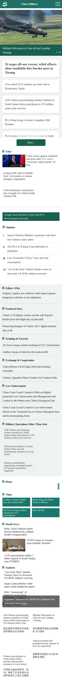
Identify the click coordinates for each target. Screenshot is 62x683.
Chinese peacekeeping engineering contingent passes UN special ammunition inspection (18, 467)
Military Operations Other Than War (26, 424)
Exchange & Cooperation (19, 360)
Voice (8, 151)
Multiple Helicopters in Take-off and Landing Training (43, 633)
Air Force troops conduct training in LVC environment (15, 513)
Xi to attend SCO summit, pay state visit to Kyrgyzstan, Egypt (27, 86)
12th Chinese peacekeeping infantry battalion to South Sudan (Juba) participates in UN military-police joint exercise (30, 104)
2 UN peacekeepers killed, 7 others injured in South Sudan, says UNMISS (20, 574)
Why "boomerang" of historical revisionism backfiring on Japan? (15, 610)
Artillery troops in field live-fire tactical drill (14, 501)
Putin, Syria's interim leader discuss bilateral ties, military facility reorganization (19, 547)
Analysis (10, 583)
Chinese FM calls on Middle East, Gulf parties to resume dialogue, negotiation (41, 176)
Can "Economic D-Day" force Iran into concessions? (27, 260)
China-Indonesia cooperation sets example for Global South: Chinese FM (19, 193)
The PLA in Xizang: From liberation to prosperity (27, 248)
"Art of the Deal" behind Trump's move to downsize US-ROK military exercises (29, 271)
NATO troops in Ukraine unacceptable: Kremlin (40, 557)
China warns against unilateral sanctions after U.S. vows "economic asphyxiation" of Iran (42, 160)
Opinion (10, 227)
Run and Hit (38, 526)
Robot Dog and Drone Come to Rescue (43, 501)
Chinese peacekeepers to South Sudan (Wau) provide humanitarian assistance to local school (41, 450)
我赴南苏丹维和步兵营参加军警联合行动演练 (16, 645)
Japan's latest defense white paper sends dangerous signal (19, 600)
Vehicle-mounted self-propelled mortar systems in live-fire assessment (46, 659)
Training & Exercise (16, 338)
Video (8, 494)
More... (31, 142)
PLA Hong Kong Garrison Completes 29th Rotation (27, 122)
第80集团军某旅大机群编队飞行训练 (45, 645)
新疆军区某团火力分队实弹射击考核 (45, 671)
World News (12, 539)
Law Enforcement (15, 386)
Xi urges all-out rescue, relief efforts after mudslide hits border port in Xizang (31, 68)
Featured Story (13, 308)
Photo (8, 481)
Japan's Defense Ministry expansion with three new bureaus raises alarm (31, 237)
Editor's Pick (12, 288)
